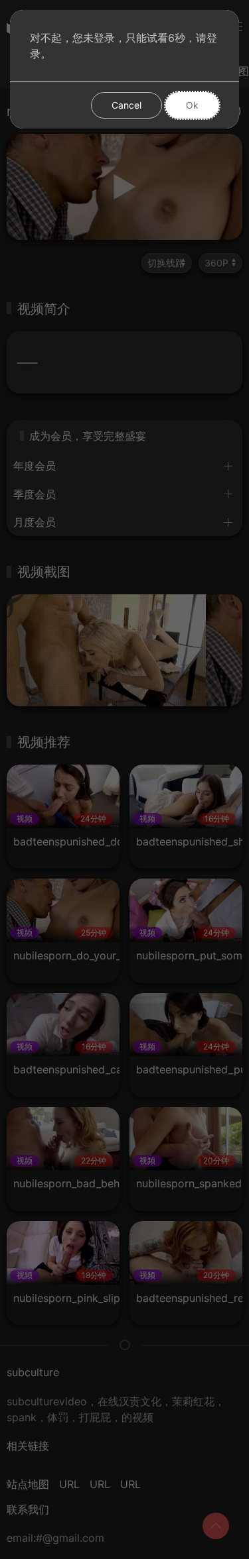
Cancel (126, 105)
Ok (192, 105)
